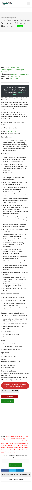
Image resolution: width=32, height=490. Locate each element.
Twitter (13, 470)
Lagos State (15, 76)
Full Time (14, 79)
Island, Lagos (12, 131)
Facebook (5, 470)
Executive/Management (8, 17)
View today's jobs (8, 401)
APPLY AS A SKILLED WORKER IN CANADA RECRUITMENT (15, 385)
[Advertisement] (16, 48)
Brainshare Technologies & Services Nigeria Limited (13, 70)
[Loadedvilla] (7, 2)
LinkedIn (20, 470)
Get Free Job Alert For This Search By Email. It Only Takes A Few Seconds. (15, 91)
